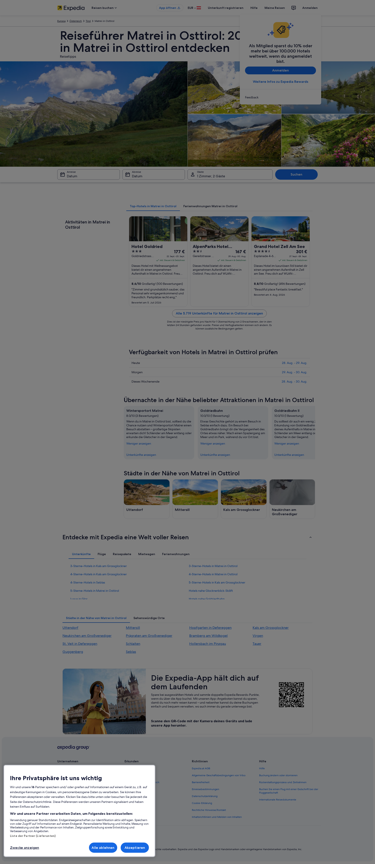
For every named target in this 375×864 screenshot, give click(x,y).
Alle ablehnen (103, 848)
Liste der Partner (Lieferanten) (33, 836)
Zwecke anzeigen (24, 848)
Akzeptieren (135, 848)
